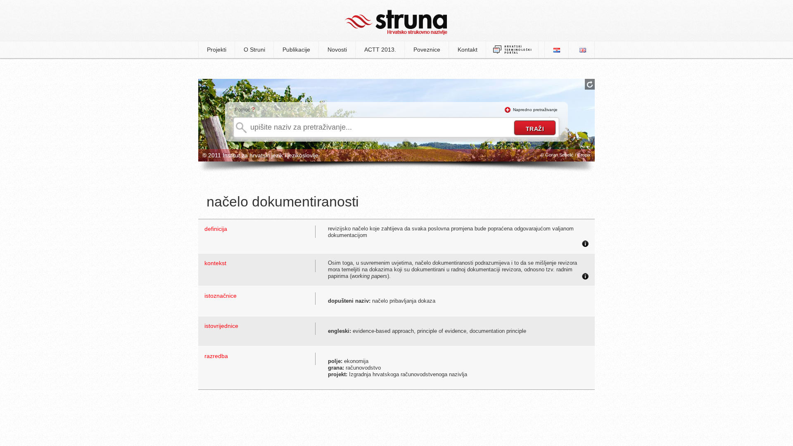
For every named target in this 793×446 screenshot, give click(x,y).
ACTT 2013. (380, 49)
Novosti (337, 49)
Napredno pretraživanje (535, 109)
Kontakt (467, 49)
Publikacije (296, 49)
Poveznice (426, 49)
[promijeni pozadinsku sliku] (590, 84)
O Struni (254, 49)
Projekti (216, 49)
